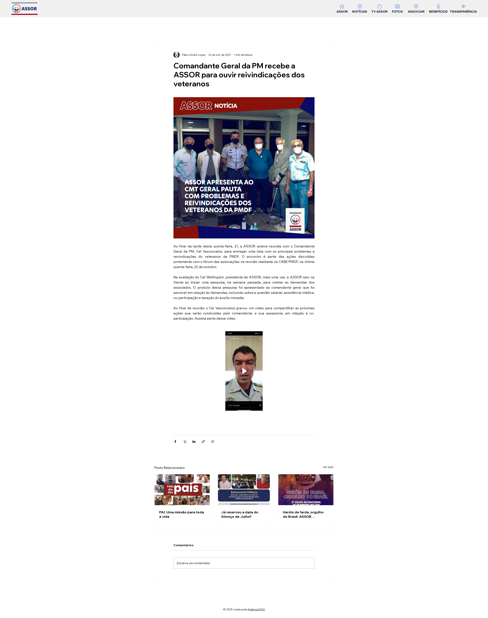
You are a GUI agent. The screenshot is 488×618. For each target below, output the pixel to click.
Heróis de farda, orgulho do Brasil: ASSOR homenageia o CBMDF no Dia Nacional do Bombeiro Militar (304, 514)
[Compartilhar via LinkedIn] (194, 441)
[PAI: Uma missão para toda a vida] (182, 489)
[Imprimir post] (212, 441)
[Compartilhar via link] (203, 441)
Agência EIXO (256, 609)
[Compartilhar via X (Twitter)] (184, 441)
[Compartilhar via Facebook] (175, 441)
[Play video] (244, 371)
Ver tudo (328, 467)
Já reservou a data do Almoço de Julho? (239, 514)
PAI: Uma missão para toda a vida (181, 514)
